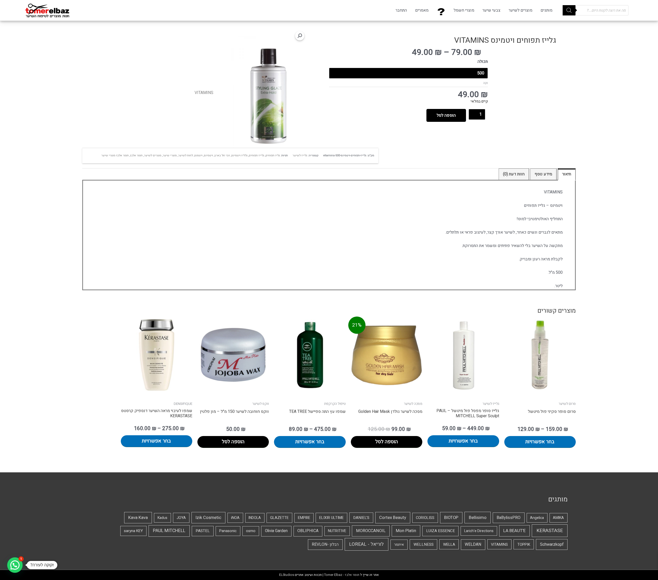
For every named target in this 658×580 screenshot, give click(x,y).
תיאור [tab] (566, 174)
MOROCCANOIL (371, 531)
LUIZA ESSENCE (440, 531)
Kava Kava (138, 518)
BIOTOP (451, 518)
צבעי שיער (491, 10)
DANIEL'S (361, 518)
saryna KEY (133, 531)
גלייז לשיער (300, 155)
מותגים (546, 10)
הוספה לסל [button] (386, 441)
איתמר (399, 544)
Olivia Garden (276, 531)
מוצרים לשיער (520, 10)
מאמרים (421, 10)
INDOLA (255, 518)
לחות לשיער (185, 155)
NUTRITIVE (337, 531)
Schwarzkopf (552, 544)
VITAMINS (204, 93)
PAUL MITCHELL (169, 530)
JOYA (181, 518)
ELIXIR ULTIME (331, 518)
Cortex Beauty (392, 518)
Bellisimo (478, 517)
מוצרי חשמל (464, 10)
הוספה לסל (446, 115)
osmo (250, 531)
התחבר (401, 10)
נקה (485, 83)
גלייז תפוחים (256, 155)
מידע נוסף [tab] (543, 174)
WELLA (449, 544)
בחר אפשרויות (539, 441)
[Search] (569, 10)
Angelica (537, 518)
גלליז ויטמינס (239, 155)
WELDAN (473, 544)
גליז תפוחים (273, 155)
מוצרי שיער (170, 155)
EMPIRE (304, 518)
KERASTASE (549, 530)
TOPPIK (523, 544)
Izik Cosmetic (208, 518)
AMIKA (558, 518)
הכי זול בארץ (222, 155)
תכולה (483, 61)
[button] (299, 35)
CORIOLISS (425, 518)
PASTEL (203, 531)
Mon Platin (406, 530)
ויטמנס (198, 155)
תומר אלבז (136, 155)
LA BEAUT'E (514, 530)
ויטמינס (208, 155)
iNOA (235, 518)
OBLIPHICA (307, 531)
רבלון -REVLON (325, 544)
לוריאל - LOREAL (366, 544)
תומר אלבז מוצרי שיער (115, 155)
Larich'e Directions (479, 531)
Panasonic (228, 531)
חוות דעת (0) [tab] (514, 174)
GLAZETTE (279, 518)
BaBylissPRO (508, 518)
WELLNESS (424, 544)
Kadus (162, 518)
